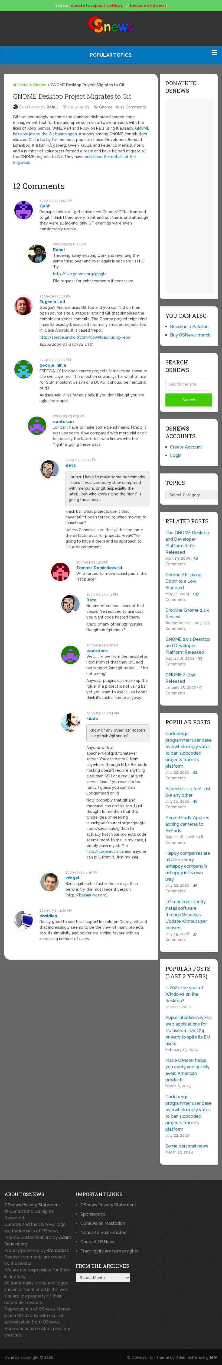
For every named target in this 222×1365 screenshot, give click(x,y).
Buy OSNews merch (190, 335)
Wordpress (58, 1250)
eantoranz (63, 421)
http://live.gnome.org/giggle (80, 274)
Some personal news (186, 1146)
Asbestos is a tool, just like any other (188, 792)
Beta (71, 465)
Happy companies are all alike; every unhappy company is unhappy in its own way (187, 866)
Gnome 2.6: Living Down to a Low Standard (183, 581)
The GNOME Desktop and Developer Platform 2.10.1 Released (187, 542)
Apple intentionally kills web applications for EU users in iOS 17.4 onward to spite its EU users (188, 1030)
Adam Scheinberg (192, 1357)
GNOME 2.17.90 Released (181, 678)
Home (23, 85)
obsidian (48, 916)
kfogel (72, 878)
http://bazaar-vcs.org (86, 895)
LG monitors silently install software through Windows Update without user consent (186, 914)
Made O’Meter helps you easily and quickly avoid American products (187, 1070)
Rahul (52, 107)
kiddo (92, 718)
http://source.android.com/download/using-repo (85, 337)
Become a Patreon (189, 326)
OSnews (11, 1357)
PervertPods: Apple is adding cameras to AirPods (187, 824)
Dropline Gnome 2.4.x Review (187, 613)
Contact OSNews (97, 1241)
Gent (45, 206)
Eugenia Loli (52, 301)
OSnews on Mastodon (102, 1223)
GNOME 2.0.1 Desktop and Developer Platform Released (187, 646)
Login (175, 455)
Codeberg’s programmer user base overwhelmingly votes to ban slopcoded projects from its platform (188, 750)
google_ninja (53, 365)
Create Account (186, 447)
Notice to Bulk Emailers (104, 1232)
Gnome (40, 85)
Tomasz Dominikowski (99, 567)
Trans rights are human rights (109, 1251)
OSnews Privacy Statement (32, 1204)
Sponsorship (92, 1214)
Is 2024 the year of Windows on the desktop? (184, 994)
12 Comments (133, 107)
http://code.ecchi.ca (105, 851)
